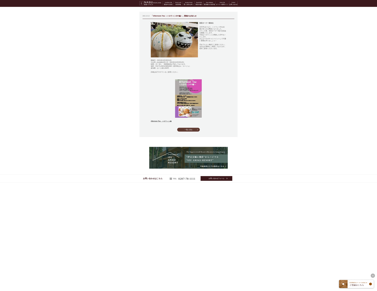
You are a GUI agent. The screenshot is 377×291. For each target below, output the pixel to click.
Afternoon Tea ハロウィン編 (161, 121)
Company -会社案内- (224, 247)
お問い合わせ (233, 3)
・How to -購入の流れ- (187, 241)
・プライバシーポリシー (145, 287)
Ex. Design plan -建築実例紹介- (152, 260)
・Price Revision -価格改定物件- (150, 254)
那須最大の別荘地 (209, 3)
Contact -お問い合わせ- (225, 250)
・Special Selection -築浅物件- (150, 236)
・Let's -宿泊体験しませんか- (188, 243)
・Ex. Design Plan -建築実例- (150, 241)
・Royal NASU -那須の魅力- (188, 250)
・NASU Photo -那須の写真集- (189, 252)
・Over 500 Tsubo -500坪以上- (150, 249)
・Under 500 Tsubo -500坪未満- (150, 252)
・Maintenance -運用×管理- (188, 239)
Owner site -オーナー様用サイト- (228, 237)
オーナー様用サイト (222, 3)
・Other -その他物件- (147, 256)
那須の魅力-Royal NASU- (189, 247)
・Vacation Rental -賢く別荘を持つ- (190, 236)
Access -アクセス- (223, 243)
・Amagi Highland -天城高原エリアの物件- (153, 243)
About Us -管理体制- (224, 233)
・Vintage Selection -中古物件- (150, 239)
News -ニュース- (223, 240)
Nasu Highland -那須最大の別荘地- (192, 256)
